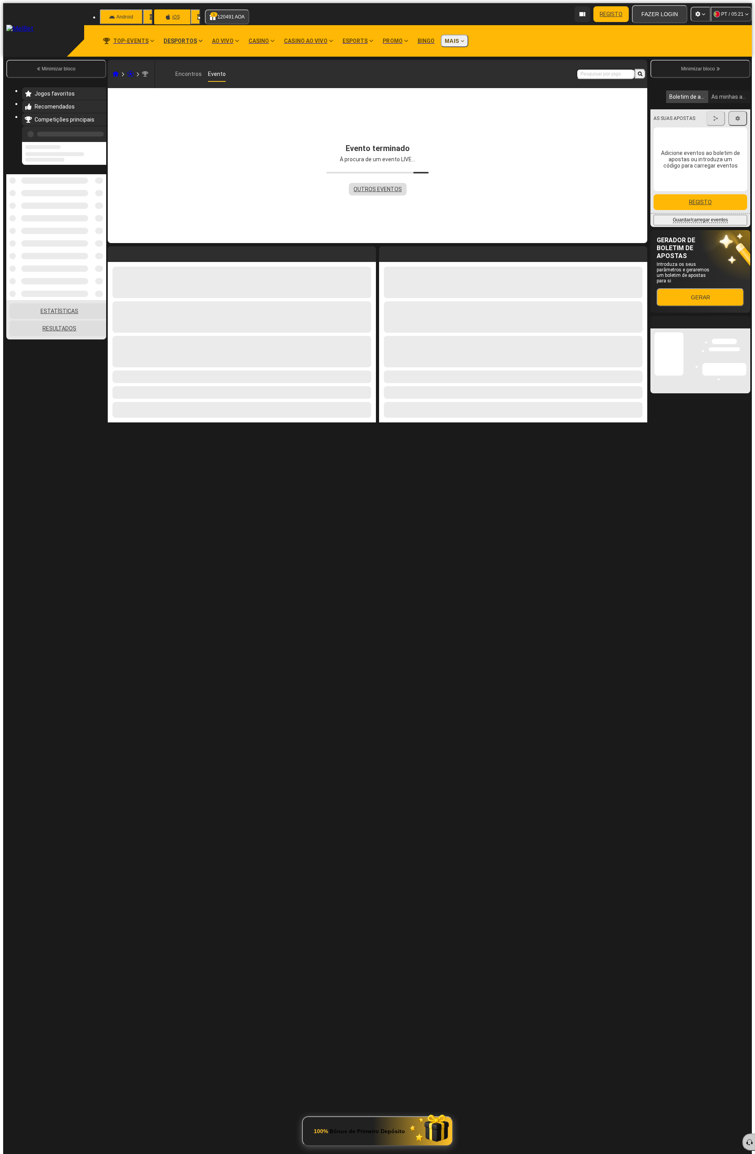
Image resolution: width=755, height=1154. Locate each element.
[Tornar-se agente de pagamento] (582, 14)
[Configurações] (700, 14)
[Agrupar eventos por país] (99, 215)
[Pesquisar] (640, 74)
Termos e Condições (703, 229)
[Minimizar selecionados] (89, 215)
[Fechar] (744, 525)
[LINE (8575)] (115, 74)
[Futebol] (130, 74)
